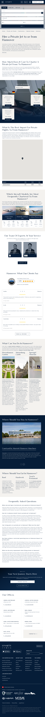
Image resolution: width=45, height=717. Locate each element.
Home (3, 31)
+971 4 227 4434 (8, 625)
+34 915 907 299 (29, 625)
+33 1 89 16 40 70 (29, 615)
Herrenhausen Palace (7, 381)
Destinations (21, 31)
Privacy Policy (14, 702)
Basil (7, 484)
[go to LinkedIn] (10, 647)
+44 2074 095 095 (29, 604)
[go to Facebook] (4, 647)
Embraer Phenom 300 (36, 217)
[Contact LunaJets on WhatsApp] (30, 2)
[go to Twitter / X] (8, 647)
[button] (26, 2)
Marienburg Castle (22, 379)
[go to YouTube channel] (6, 647)
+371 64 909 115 (8, 635)
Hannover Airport (25, 132)
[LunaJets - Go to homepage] (8, 2)
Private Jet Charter (11, 31)
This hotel (4, 453)
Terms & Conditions (6, 702)
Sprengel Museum (35, 382)
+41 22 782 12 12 (22, 585)
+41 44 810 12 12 (8, 615)
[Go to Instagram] (2, 647)
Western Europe (30, 31)
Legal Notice (21, 702)
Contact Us (22, 262)
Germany (38, 31)
